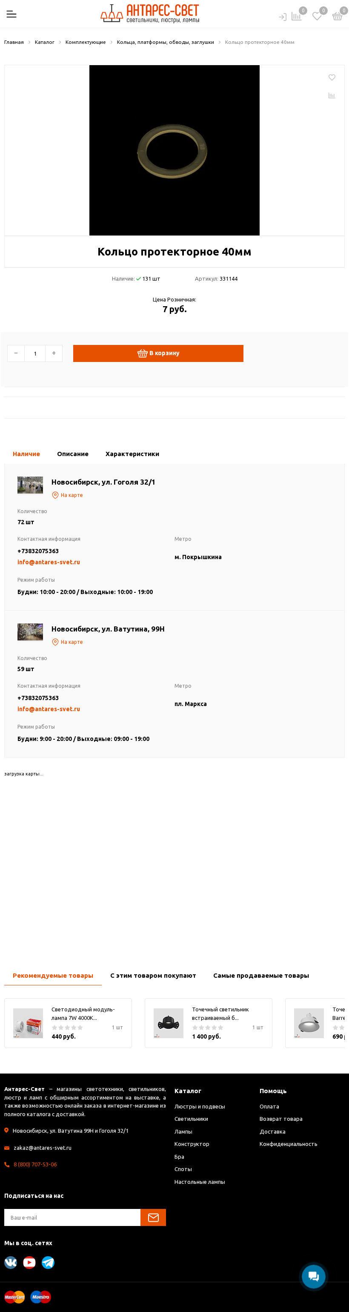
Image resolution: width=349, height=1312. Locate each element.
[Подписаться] (153, 1217)
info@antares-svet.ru (48, 562)
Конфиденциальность (289, 1144)
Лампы (183, 1131)
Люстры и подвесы (199, 1106)
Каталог (187, 1090)
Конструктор (191, 1144)
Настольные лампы (199, 1182)
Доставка (273, 1131)
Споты (183, 1169)
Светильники (191, 1119)
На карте (72, 495)
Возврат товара (281, 1119)
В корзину (164, 353)
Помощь (273, 1090)
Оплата (269, 1106)
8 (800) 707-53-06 (35, 1164)
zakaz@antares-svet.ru (43, 1148)
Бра (179, 1157)
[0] (337, 17)
